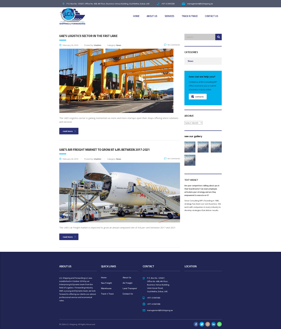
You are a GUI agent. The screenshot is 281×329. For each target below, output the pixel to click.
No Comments (174, 44)
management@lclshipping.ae (200, 3)
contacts (199, 96)
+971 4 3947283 (168, 3)
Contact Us (211, 16)
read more (68, 131)
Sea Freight (106, 283)
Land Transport (130, 288)
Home (136, 16)
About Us (152, 16)
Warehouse (106, 288)
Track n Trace (190, 16)
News (190, 61)
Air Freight (127, 283)
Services (169, 16)
